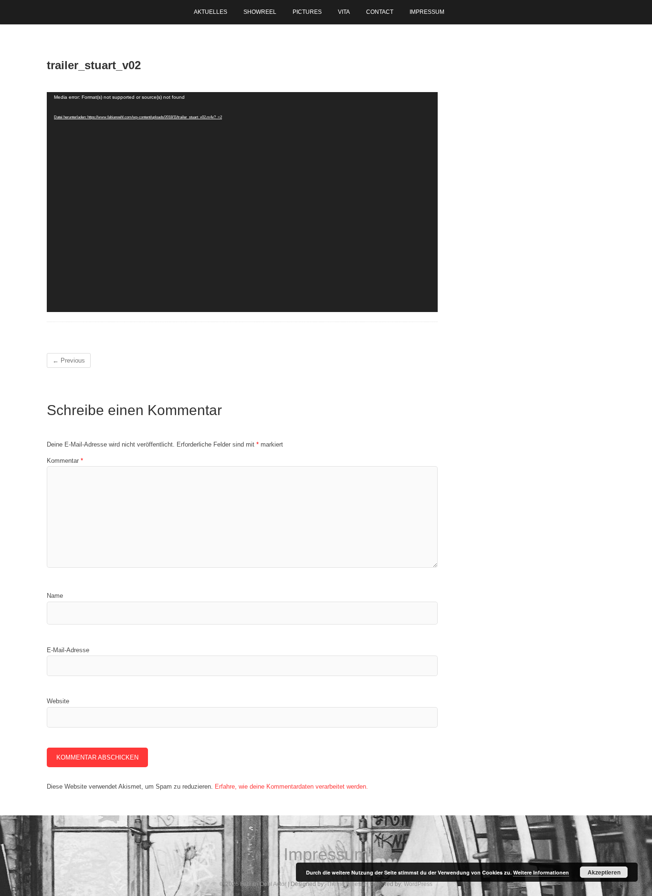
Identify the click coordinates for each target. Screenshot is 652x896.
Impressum (427, 12)
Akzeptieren (604, 872)
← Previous (69, 360)
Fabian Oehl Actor (263, 884)
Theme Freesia (346, 884)
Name (55, 595)
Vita (344, 12)
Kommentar (65, 460)
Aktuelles (210, 12)
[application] (242, 202)
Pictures (307, 12)
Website (58, 701)
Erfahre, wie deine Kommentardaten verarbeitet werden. (291, 786)
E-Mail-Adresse (68, 650)
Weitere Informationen (541, 872)
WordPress (418, 884)
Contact (379, 12)
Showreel (259, 12)
